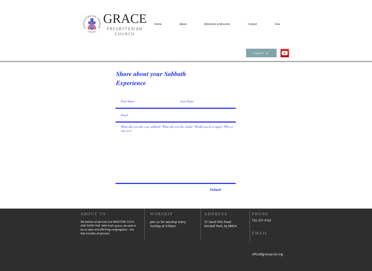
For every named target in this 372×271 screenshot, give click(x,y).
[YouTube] (285, 53)
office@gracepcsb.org (267, 254)
